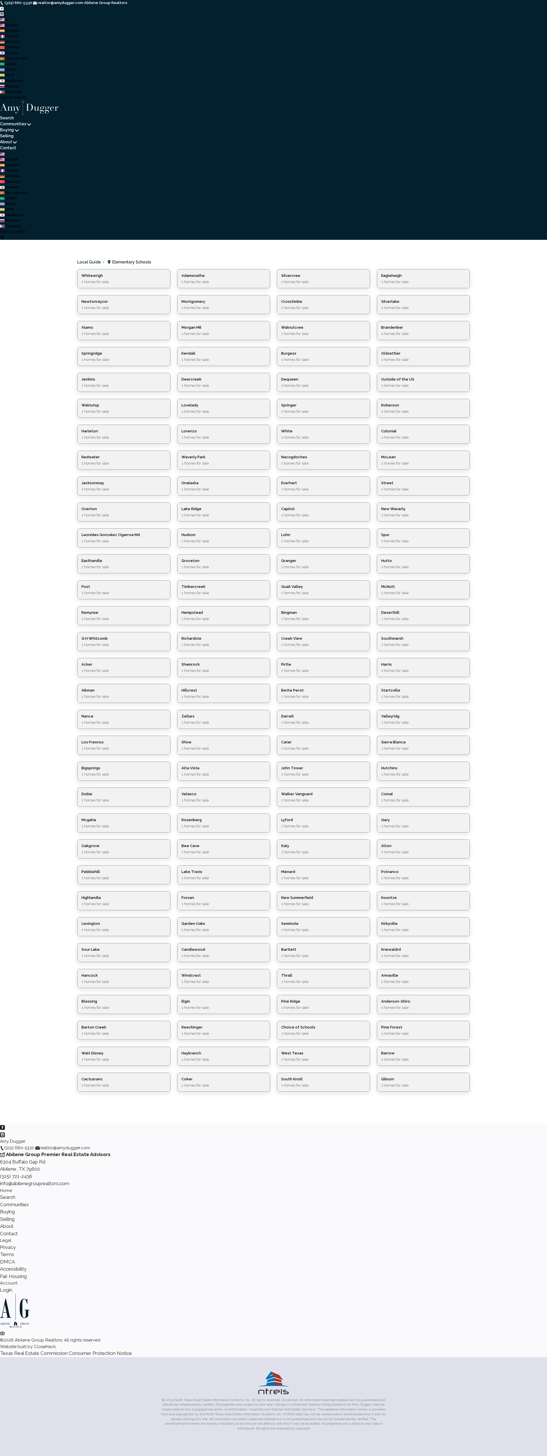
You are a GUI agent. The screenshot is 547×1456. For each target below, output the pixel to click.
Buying (7, 130)
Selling (7, 136)
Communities (13, 124)
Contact (8, 148)
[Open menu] (2, 237)
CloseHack (45, 1346)
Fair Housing (13, 1276)
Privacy (8, 1247)
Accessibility (13, 1269)
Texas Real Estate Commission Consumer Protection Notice (66, 1353)
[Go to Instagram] (2, 14)
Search (7, 118)
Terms (7, 1254)
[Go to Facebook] (2, 8)
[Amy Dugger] (15, 1326)
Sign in (20, 97)
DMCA (7, 1262)
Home (6, 1190)
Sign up (6, 97)
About (6, 142)
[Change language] (4, 20)
